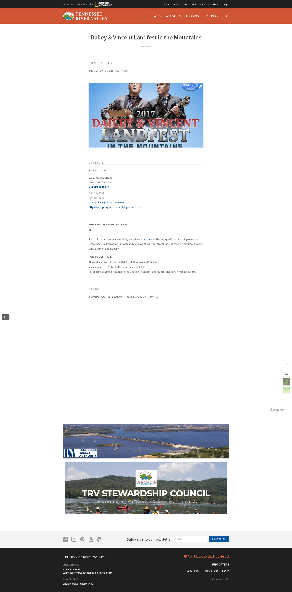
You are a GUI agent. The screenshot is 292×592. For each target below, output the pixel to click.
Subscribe (219, 539)
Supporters (220, 564)
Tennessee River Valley (84, 556)
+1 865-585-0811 (72, 569)
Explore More (198, 4)
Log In (226, 4)
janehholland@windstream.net (106, 202)
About (167, 4)
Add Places (214, 4)
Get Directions (97, 186)
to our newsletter (149, 539)
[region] (146, 363)
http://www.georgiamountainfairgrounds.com (115, 207)
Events (177, 4)
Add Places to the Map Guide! (208, 556)
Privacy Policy (191, 570)
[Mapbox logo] (276, 410)
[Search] (227, 16)
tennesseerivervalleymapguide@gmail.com (87, 572)
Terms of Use (210, 570)
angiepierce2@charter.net (78, 583)
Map (186, 4)
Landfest (148, 239)
